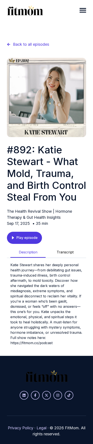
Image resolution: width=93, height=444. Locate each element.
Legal (41, 428)
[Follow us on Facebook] (35, 395)
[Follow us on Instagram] (57, 395)
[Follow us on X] (46, 395)
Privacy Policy (20, 428)
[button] (24, 238)
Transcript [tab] (65, 252)
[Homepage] (25, 10)
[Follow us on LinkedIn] (24, 395)
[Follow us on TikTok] (69, 395)
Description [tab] (28, 252)
